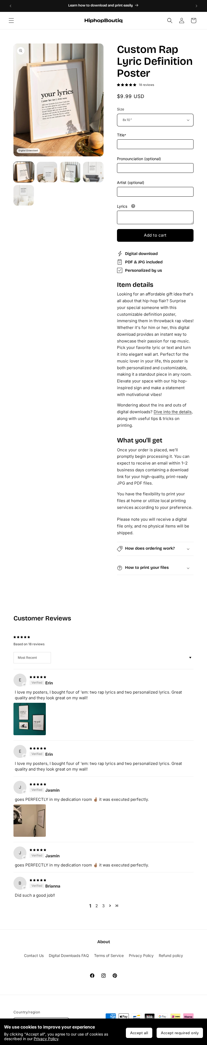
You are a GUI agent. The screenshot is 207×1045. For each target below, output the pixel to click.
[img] (38, 676)
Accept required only (180, 1033)
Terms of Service (109, 955)
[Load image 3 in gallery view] (70, 172)
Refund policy (171, 955)
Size (121, 109)
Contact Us (34, 955)
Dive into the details (173, 411)
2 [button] (96, 905)
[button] (11, 20)
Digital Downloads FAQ (69, 955)
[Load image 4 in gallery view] (93, 172)
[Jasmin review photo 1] (29, 820)
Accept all (139, 1033)
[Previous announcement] (10, 6)
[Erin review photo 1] (29, 719)
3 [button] (103, 905)
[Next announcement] (196, 6)
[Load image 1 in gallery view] (23, 172)
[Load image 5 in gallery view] (23, 195)
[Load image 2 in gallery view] (47, 172)
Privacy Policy (46, 1038)
